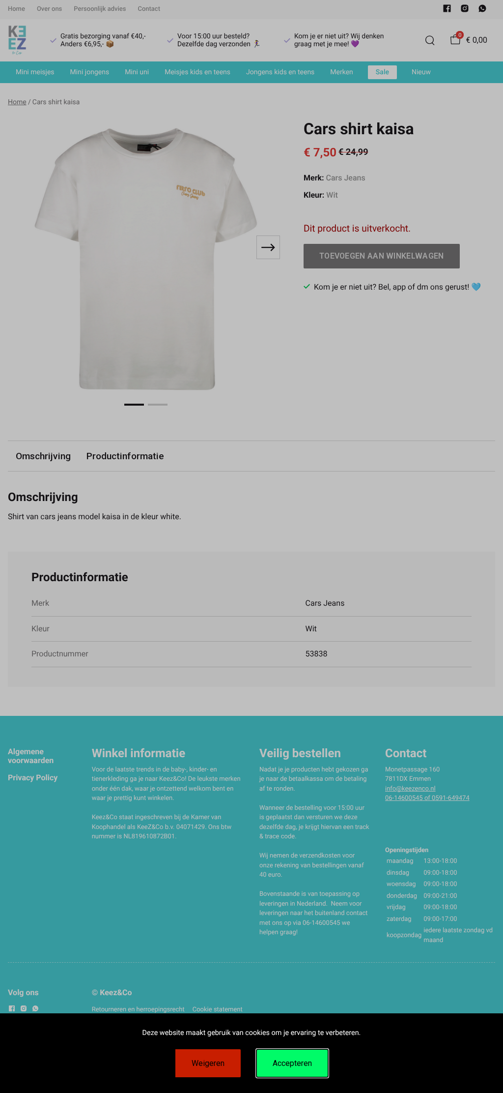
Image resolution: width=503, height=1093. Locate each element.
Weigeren (208, 1063)
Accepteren (292, 1063)
